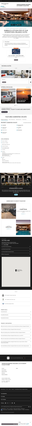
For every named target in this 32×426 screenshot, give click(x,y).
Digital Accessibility (10, 409)
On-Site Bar (19, 127)
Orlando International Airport (7, 246)
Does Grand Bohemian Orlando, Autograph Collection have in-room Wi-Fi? (12, 335)
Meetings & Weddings (4, 374)
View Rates (4, 82)
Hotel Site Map (27, 409)
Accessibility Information (4, 314)
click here (27, 424)
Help (1, 410)
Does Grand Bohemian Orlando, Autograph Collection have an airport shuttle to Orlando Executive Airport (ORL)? (14, 342)
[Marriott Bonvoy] (29, 1)
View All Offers (28, 87)
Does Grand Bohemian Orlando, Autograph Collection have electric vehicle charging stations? (15, 345)
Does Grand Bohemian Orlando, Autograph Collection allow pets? (11, 329)
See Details (16, 59)
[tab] (4, 119)
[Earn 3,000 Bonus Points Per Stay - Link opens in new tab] (23, 96)
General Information (4, 311)
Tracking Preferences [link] (3, 408)
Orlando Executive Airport (6, 249)
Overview (3, 368)
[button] (26, 1)
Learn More (8, 228)
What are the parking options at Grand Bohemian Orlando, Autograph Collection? (13, 332)
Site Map (23, 409)
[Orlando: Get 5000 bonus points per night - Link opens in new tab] (8, 96)
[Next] (31, 96)
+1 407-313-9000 (5, 244)
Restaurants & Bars (4, 371)
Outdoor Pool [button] (4, 127)
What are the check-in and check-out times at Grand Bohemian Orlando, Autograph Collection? (15, 326)
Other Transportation (6, 254)
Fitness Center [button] (4, 132)
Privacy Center (22, 408)
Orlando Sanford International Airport (8, 251)
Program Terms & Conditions (16, 408)
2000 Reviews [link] (4, 7)
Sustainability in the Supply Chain (17, 409)
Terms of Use (11, 408)
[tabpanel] (16, 185)
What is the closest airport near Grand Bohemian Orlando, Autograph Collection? (13, 338)
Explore (16, 194)
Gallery (17, 368)
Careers (8, 408)
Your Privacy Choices (4, 409)
